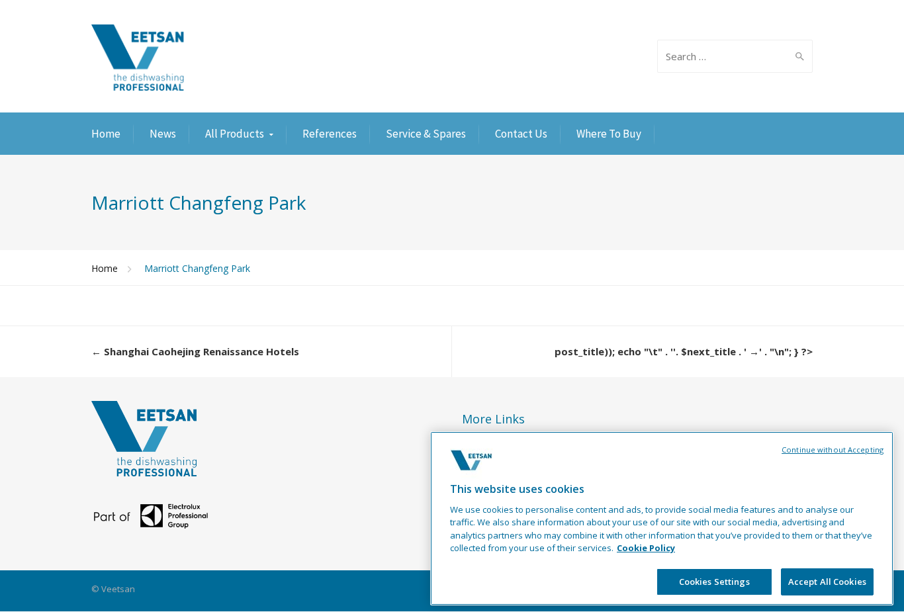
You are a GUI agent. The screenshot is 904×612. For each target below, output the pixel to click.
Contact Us (521, 133)
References (329, 133)
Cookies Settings (714, 582)
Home (105, 133)
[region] (661, 518)
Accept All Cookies (827, 582)
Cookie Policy (646, 548)
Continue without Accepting (832, 450)
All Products (234, 133)
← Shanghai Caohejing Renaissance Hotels (195, 351)
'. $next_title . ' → (716, 351)
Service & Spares (426, 133)
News (163, 133)
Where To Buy (608, 133)
